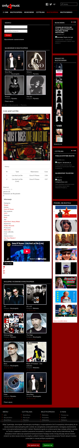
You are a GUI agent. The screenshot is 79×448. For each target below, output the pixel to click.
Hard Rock (7, 221)
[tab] (26, 166)
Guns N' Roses (9, 209)
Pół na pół (26, 417)
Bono (5, 363)
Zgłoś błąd (8, 263)
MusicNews (29, 12)
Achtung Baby (8, 335)
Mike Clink (7, 230)
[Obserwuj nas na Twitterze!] (51, 4)
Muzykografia (15, 74)
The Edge (29, 335)
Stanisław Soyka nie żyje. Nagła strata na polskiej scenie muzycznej (64, 29)
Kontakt (63, 417)
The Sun (29, 96)
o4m (6, 12)
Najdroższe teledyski (64, 173)
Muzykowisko (66, 12)
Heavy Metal (16, 221)
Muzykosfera (16, 12)
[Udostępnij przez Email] (4, 267)
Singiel (6, 205)
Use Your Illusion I (10, 238)
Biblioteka (36, 308)
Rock (5, 217)
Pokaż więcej (9, 101)
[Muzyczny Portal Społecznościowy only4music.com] (14, 6)
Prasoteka (45, 417)
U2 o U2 (29, 306)
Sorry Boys (8, 72)
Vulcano (29, 72)
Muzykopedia (52, 12)
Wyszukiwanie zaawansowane (14, 39)
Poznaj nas (64, 415)
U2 (5, 306)
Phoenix (7, 96)
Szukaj (8, 35)
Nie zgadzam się (33, 445)
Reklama (64, 420)
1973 (5, 213)
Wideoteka (36, 367)
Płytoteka (36, 74)
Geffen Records (9, 225)
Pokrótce (26, 420)
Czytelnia (40, 12)
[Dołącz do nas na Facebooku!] (47, 4)
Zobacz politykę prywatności (41, 441)
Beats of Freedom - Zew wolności (34, 365)
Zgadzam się (48, 445)
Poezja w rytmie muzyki (64, 156)
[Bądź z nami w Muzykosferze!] (54, 4)
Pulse (5, 394)
